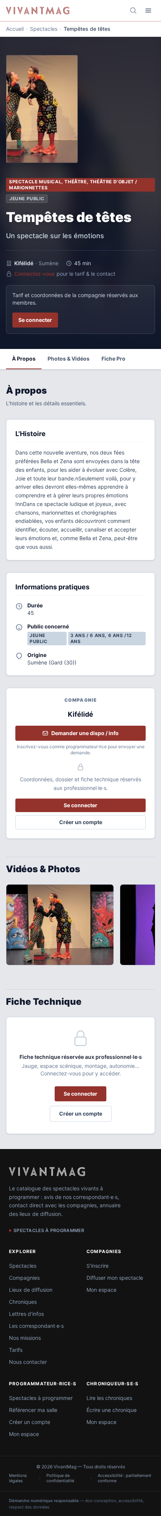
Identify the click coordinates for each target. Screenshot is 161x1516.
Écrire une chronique (111, 1410)
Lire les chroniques (109, 1398)
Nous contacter (28, 1362)
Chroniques (23, 1302)
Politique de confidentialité (60, 1478)
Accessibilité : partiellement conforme (124, 1478)
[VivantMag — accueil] (47, 1171)
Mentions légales (18, 1478)
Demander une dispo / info (85, 733)
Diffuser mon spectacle (114, 1277)
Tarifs (15, 1350)
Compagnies (24, 1277)
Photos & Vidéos (68, 358)
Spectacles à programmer (41, 1398)
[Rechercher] (133, 10)
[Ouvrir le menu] (148, 10)
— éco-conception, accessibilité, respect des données (76, 1504)
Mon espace (101, 1289)
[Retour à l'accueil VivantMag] (37, 10)
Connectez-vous (34, 273)
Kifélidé (23, 263)
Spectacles (43, 29)
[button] (60, 924)
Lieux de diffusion (30, 1289)
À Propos (24, 358)
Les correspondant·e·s (36, 1326)
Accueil (15, 29)
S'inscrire (97, 1265)
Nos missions (25, 1338)
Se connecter (35, 320)
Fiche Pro (113, 358)
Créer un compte (80, 822)
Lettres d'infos (26, 1314)
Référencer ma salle (33, 1410)
